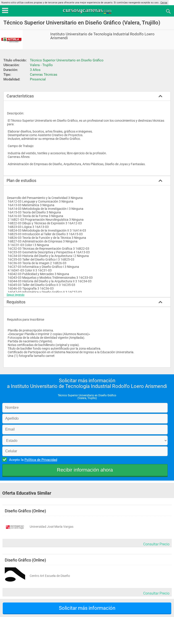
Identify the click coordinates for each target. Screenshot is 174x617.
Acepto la (33, 460)
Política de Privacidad (40, 460)
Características (20, 96)
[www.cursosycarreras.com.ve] (87, 11)
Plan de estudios (21, 180)
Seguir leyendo (15, 294)
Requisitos (16, 302)
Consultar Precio (156, 544)
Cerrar (163, 2)
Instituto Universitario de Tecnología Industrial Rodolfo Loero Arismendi (102, 36)
